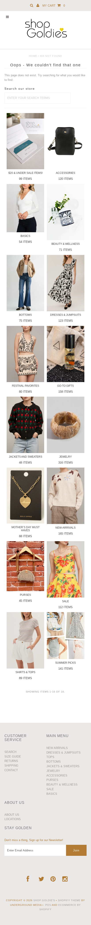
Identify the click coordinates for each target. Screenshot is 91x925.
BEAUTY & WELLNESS (62, 784)
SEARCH (10, 752)
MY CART (53, 5)
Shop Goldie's (44, 900)
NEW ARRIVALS (57, 748)
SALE (50, 789)
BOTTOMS (53, 761)
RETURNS (11, 761)
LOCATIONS (12, 819)
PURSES (52, 780)
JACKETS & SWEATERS (63, 766)
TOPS (50, 757)
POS (48, 905)
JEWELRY (53, 771)
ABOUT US (11, 814)
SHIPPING (11, 765)
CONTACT (11, 770)
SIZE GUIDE (12, 756)
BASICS (51, 793)
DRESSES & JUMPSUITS (63, 752)
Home (33, 56)
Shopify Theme (69, 900)
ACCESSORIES (56, 775)
